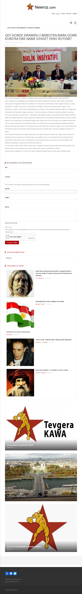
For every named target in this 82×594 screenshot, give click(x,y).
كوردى (58, 13)
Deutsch (69, 13)
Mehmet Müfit (40, 304)
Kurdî (53, 13)
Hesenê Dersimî (18, 42)
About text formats (11, 223)
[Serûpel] (41, 6)
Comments (13, 45)
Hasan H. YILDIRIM (41, 342)
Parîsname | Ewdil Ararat (16, 496)
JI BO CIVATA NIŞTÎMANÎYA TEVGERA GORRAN (24, 28)
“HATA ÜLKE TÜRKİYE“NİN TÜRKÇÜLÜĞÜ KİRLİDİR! (53, 340)
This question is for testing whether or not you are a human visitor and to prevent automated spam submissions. (37, 229)
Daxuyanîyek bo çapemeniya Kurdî (20, 445)
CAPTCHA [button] (8, 227)
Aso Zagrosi (40, 278)
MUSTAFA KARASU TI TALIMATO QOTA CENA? (52, 370)
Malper (7, 189)
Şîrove (7, 207)
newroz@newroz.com (12, 581)
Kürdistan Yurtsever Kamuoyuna (18, 332)
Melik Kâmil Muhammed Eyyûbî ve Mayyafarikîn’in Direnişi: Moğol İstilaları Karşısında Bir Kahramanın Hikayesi (54, 273)
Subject (7, 197)
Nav (6, 167)
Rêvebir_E (10, 334)
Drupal (15, 590)
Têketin (8, 258)
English (74, 13)
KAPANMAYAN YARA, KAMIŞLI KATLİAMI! (50, 301)
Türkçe (63, 13)
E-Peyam (7, 177)
